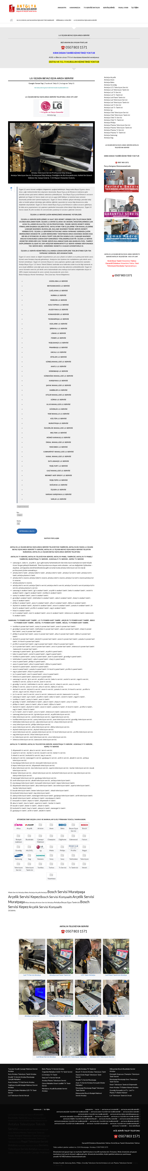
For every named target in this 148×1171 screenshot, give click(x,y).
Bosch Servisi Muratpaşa (66, 892)
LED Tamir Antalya (88, 975)
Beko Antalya (30, 892)
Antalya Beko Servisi (131, 1112)
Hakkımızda (75, 8)
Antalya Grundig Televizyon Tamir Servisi (76, 1116)
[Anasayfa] (22, 8)
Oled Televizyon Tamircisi (120, 115)
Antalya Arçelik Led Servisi (88, 1016)
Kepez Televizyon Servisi (37, 1118)
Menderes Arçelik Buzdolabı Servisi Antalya (54, 1090)
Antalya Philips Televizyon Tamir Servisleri (79, 1119)
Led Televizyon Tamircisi (119, 102)
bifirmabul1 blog (26, 531)
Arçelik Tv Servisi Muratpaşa (86, 1080)
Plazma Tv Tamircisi (117, 133)
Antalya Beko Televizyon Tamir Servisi (93, 1114)
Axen (112, 80)
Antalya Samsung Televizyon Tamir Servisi (70, 1121)
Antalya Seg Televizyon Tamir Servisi (104, 1121)
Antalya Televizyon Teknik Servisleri (124, 1123)
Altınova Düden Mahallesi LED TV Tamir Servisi (22, 1091)
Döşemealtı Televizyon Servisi (28, 1146)
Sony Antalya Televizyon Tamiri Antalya (22, 1074)
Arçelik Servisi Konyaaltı (45, 907)
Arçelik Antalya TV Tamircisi (86, 1069)
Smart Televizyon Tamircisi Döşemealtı (123, 1084)
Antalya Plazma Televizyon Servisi (54, 1080)
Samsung (113, 135)
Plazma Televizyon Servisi (120, 125)
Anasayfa (62, 8)
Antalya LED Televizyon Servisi (102, 1057)
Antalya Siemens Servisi (130, 1121)
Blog (97, 1109)
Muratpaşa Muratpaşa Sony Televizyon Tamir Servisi (123, 1080)
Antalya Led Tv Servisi (16, 1121)
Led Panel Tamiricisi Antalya (116, 975)
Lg (55, 115)
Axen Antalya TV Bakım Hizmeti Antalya (124, 1087)
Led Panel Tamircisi (117, 97)
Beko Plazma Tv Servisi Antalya (53, 1069)
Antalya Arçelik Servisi (130, 1109)
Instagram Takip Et (67, 83)
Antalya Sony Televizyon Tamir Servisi (69, 1123)
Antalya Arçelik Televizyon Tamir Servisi (72, 1112)
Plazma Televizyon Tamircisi (121, 128)
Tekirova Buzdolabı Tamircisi (33, 1138)
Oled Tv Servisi (116, 117)
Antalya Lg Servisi (102, 1116)
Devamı (11, 910)
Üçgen (20, 515)
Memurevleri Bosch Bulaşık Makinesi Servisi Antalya (89, 1094)
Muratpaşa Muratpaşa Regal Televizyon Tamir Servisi (90, 1089)
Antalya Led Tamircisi (26, 1115)
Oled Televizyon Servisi (119, 112)
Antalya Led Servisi (32, 1016)
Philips (113, 122)
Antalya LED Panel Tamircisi (60, 1016)
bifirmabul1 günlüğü (63, 20)
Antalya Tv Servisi (119, 1126)
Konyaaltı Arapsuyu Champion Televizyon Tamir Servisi (124, 1075)
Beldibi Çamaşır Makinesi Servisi (35, 1121)
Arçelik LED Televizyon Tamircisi (74, 1057)
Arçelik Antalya (41, 892)
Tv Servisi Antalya (92, 8)
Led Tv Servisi (115, 105)
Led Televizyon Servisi (118, 100)
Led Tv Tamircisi (116, 107)
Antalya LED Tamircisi (116, 1016)
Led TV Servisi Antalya (32, 975)
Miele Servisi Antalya (16, 892)
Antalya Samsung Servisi (129, 1119)
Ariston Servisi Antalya (45, 902)
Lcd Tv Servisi (115, 92)
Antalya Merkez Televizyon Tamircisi (28, 1132)
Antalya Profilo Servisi (108, 1119)
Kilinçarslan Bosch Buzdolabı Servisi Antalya (122, 1070)
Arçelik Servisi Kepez (24, 897)
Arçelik (113, 77)
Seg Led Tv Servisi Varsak (51, 1078)
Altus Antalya (30, 902)
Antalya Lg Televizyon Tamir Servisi (125, 1116)
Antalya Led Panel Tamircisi (60, 975)
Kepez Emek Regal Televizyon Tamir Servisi (88, 1076)
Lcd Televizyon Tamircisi (119, 90)
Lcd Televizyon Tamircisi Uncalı (121, 1095)
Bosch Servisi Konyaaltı (56, 897)
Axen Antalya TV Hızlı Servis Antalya (21, 1082)
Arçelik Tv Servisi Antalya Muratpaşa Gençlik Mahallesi (21, 1078)
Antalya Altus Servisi (110, 1109)
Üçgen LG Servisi (23, 506)
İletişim (135, 8)
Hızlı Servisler (134, 1126)
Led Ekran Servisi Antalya (46, 1057)
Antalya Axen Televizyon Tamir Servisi (105, 1112)
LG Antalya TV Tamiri (49, 1075)
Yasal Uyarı (123, 8)
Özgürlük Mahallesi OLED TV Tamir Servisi (57, 1072)
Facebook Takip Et (52, 83)
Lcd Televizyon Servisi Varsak (18, 1095)
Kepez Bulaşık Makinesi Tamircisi (24, 1135)
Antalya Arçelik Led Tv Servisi (28, 1129)
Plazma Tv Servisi (117, 130)
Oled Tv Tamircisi (117, 120)
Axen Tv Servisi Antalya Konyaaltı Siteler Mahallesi (90, 1084)
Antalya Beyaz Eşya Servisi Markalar (124, 1114)
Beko (112, 82)
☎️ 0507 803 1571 (74, 47)
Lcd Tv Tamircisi (116, 95)
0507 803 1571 (123, 275)
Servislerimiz (109, 8)
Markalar (37, 1109)
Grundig (113, 85)
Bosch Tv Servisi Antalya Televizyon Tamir (91, 1072)
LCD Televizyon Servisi (119, 87)
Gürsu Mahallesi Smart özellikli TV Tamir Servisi (56, 1084)
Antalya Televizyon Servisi (97, 1123)
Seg (111, 138)
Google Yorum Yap (36, 83)
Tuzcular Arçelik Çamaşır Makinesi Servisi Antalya (22, 1070)
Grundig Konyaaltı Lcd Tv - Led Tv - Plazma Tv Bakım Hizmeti (122, 1091)
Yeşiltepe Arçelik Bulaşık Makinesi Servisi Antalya (22, 1086)
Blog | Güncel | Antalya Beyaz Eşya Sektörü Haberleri (35, 20)
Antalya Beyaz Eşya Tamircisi (67, 902)
